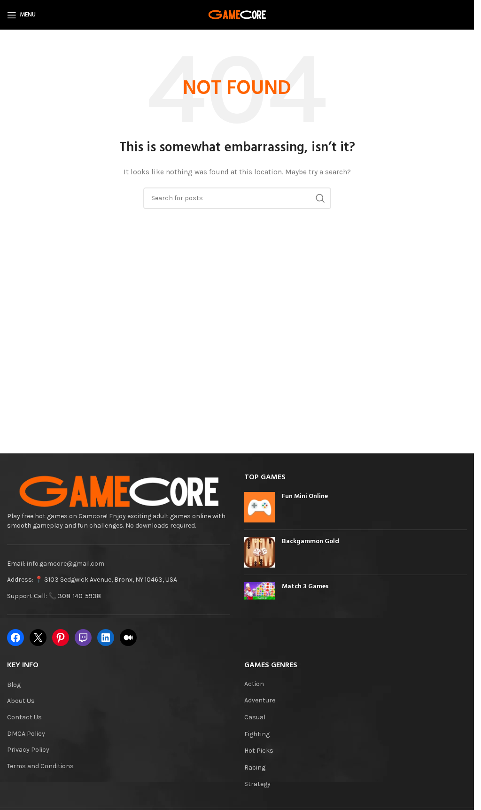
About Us (21, 701)
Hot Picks (258, 751)
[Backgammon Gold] (259, 552)
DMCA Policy (26, 734)
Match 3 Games (305, 587)
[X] (38, 637)
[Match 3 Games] (259, 591)
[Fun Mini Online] (259, 507)
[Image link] (118, 492)
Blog (14, 685)
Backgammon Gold (310, 541)
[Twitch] (83, 637)
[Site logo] (237, 14)
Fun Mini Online (305, 496)
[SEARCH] (320, 198)
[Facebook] (15, 637)
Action (254, 684)
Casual (254, 717)
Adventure (259, 700)
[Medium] (128, 637)
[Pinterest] (60, 637)
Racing (254, 767)
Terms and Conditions (40, 766)
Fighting (257, 734)
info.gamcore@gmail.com (65, 564)
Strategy (257, 784)
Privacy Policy (28, 750)
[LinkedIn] (105, 637)
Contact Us (24, 717)
